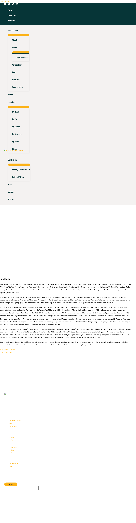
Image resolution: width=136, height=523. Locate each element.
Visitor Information (14, 420)
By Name (11, 437)
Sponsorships (13, 463)
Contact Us (11, 509)
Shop (10, 184)
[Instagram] (9, 5)
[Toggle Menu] (18, 35)
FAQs (10, 423)
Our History (12, 159)
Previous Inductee (7, 349)
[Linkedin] (17, 5)
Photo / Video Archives (21, 169)
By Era (10, 440)
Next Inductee (6, 352)
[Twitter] (13, 5)
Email (6, 479)
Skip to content (5, 1)
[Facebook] (5, 5)
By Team (11, 450)
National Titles (18, 177)
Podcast (11, 199)
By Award (11, 443)
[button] (19, 30)
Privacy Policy (13, 512)
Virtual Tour (12, 427)
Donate (10, 192)
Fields (10, 453)
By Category (12, 447)
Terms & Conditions (14, 515)
